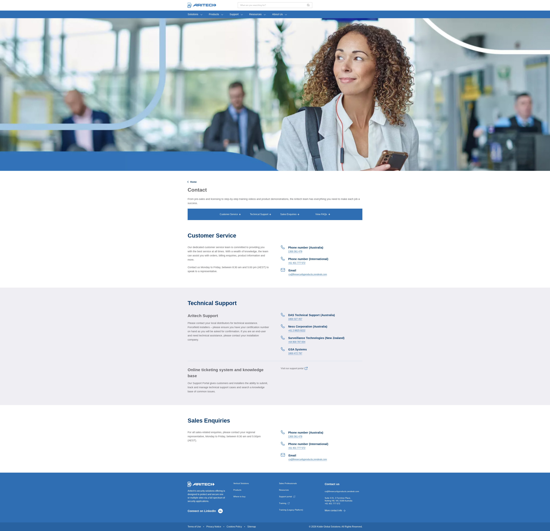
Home (193, 182)
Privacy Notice (213, 526)
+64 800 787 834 (296, 342)
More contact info (333, 510)
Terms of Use (194, 526)
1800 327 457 (295, 319)
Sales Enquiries (288, 214)
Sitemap (251, 526)
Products (214, 14)
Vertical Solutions (241, 483)
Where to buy (239, 496)
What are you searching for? (253, 5)
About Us (277, 14)
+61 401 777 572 (296, 263)
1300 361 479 (295, 251)
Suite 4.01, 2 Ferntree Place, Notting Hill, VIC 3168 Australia (338, 499)
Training (282, 503)
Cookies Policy (234, 526)
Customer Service (229, 214)
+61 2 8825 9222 (296, 330)
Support (234, 14)
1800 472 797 (295, 353)
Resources (255, 14)
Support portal (285, 496)
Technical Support (259, 214)
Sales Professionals (288, 483)
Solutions (193, 14)
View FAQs (321, 214)
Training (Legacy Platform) (291, 510)
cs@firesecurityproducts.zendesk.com (307, 274)
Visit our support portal (292, 368)
